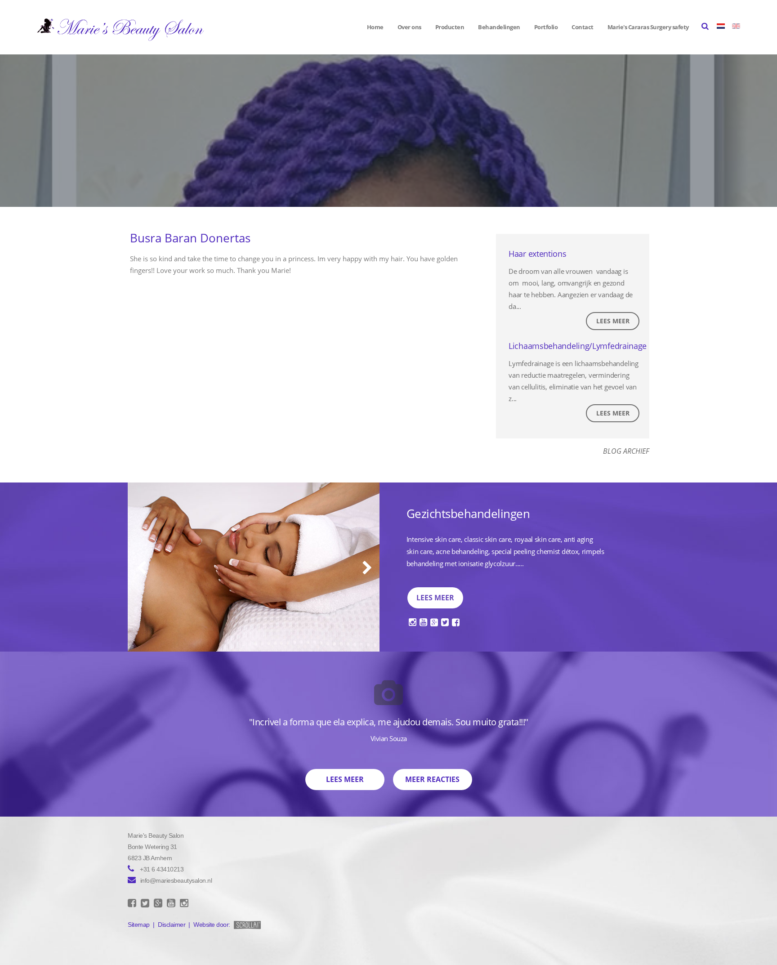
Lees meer (613, 321)
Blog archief (626, 451)
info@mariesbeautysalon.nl (176, 880)
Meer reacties (432, 779)
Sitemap (139, 924)
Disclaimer (171, 924)
